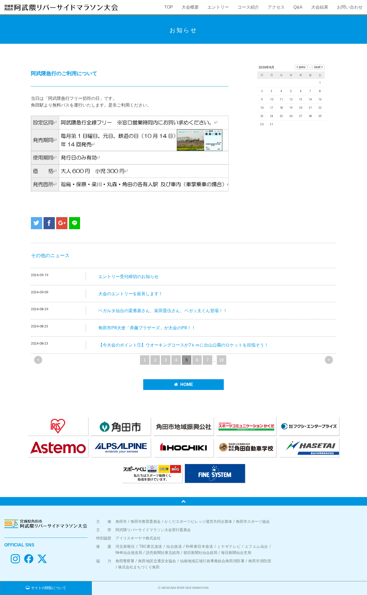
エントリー (218, 7)
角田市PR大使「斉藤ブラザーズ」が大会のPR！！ (147, 327)
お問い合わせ (350, 7)
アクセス (276, 7)
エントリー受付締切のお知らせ (128, 276)
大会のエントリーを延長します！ (130, 293)
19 (221, 360)
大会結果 (319, 7)
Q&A (298, 7)
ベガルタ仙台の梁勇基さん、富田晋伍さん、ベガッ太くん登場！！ (162, 310)
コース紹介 (248, 7)
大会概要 (190, 7)
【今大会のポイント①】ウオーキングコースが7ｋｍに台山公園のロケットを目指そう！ (183, 345)
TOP (168, 7)
